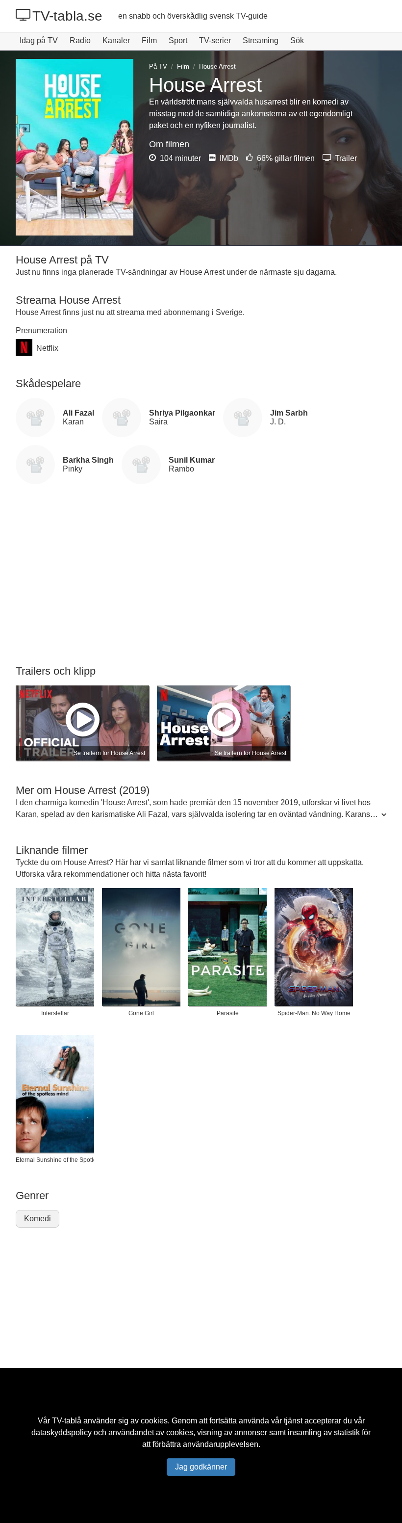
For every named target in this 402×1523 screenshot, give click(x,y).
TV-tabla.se (67, 16)
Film (149, 40)
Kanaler (116, 40)
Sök (297, 40)
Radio (80, 40)
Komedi (37, 1218)
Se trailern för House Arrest (109, 753)
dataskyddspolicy (61, 1432)
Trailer (345, 158)
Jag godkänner (201, 1467)
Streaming (260, 40)
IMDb (228, 158)
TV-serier (215, 40)
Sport (178, 40)
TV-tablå (66, 1421)
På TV (158, 66)
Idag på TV (39, 40)
